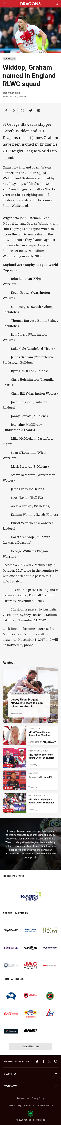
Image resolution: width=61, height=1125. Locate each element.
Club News (9, 59)
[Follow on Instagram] (55, 1061)
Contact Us (29, 1105)
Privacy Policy (38, 1098)
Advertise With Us (45, 1105)
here (14, 629)
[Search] (56, 4)
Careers (11, 1105)
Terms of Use (23, 1098)
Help (19, 1105)
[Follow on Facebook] (43, 1061)
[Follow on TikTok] (37, 1061)
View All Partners (30, 1046)
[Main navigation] (4, 4)
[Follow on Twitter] (49, 1061)
